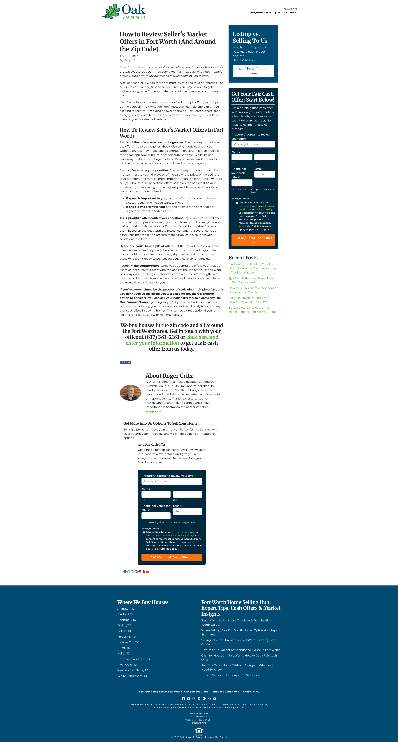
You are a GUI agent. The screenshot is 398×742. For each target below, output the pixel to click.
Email (178, 506)
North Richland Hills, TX (133, 659)
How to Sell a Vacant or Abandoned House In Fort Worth (240, 650)
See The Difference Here (253, 71)
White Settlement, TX (132, 676)
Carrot (223, 737)
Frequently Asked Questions (268, 12)
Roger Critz (132, 60)
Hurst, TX (123, 648)
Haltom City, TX (128, 642)
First (143, 499)
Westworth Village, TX (132, 670)
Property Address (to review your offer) (169, 476)
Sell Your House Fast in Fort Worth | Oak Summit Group (173, 691)
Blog (293, 12)
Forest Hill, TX (126, 636)
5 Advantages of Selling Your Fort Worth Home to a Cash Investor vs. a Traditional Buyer (253, 268)
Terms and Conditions (225, 691)
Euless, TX (124, 631)
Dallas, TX (124, 625)
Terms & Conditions (161, 535)
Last (175, 499)
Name (146, 488)
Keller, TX (123, 653)
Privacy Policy (186, 535)
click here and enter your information (172, 340)
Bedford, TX (125, 614)
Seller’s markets (131, 67)
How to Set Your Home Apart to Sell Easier (230, 675)
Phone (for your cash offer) (155, 508)
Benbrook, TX (126, 620)
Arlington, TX (126, 608)
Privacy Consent (151, 528)
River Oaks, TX (127, 664)
